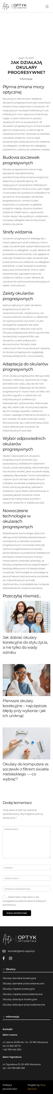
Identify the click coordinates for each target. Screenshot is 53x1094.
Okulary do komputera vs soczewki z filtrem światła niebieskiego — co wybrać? (26, 771)
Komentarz (11, 829)
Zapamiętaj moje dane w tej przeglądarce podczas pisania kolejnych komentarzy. (24, 901)
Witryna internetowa (17, 889)
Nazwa (9, 868)
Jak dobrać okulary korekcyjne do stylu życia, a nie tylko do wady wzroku (25, 645)
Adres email (12, 878)
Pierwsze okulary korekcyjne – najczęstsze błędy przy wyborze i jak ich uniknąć (25, 708)
